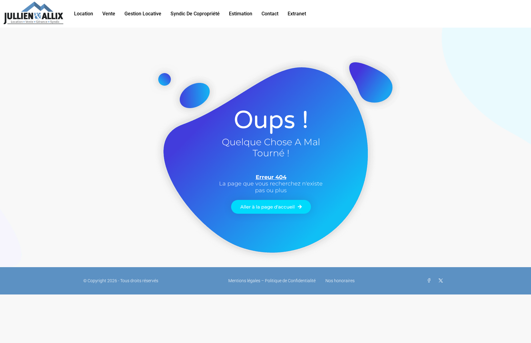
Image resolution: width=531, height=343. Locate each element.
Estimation (240, 14)
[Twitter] (442, 280)
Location (83, 14)
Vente (108, 14)
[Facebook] (430, 280)
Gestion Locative (142, 14)
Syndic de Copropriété (195, 14)
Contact (270, 14)
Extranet (297, 14)
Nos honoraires (340, 280)
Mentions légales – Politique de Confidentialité (272, 280)
